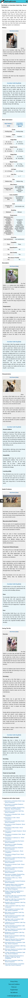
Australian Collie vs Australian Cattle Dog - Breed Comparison (14, 919)
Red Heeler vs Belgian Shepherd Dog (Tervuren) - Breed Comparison (14, 875)
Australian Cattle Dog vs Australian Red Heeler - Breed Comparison (15, 899)
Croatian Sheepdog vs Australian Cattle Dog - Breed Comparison (15, 953)
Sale (17, 31)
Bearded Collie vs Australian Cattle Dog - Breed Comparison (15, 903)
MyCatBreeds (14, 992)
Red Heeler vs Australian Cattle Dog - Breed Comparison (14, 811)
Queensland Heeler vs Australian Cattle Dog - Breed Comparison (15, 943)
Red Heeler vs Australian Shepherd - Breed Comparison (14, 805)
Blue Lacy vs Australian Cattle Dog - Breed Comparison (14, 961)
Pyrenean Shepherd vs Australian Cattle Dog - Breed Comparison (15, 929)
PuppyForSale (14, 989)
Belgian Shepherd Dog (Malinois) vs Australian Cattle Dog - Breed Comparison (14, 892)
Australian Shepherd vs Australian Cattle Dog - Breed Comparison (15, 888)
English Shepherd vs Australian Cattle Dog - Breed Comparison (14, 916)
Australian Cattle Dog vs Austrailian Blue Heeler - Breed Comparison (15, 896)
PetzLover (14, 987)
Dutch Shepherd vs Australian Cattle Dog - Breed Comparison (14, 909)
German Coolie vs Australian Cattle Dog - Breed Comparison (15, 946)
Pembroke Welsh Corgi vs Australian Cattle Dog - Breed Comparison (14, 885)
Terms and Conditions (14, 984)
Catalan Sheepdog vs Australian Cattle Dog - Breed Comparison (15, 926)
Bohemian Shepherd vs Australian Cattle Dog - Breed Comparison (15, 950)
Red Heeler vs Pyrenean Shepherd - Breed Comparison (14, 848)
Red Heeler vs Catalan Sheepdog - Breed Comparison (14, 845)
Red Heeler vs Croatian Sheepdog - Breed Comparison (14, 871)
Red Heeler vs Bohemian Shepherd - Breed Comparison (14, 868)
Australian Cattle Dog (12, 83)
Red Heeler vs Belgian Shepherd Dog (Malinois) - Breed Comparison (14, 808)
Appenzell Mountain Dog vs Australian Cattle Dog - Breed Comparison (14, 940)
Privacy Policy (14, 981)
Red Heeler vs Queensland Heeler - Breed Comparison (14, 861)
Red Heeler (12, 31)
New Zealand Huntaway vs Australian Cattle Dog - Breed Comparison (14, 964)
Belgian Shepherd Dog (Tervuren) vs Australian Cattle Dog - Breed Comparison (14, 957)
